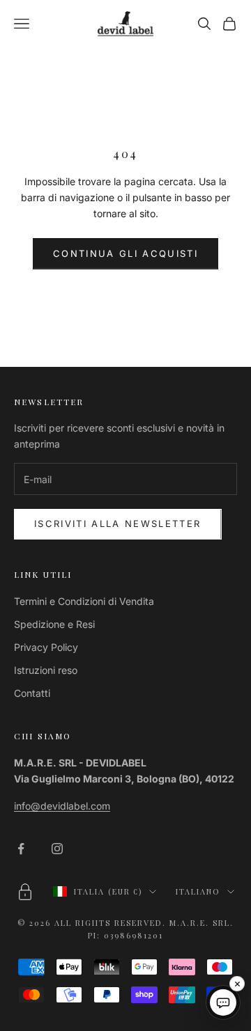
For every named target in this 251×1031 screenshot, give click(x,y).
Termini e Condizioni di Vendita (84, 601)
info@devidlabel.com (62, 806)
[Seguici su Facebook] (21, 849)
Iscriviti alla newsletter (117, 523)
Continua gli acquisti (125, 253)
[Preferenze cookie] (25, 891)
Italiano (198, 891)
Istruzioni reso (45, 670)
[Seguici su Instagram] (57, 849)
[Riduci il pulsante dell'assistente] (237, 983)
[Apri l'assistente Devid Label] (223, 1002)
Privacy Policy (46, 647)
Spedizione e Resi (54, 624)
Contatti (32, 693)
